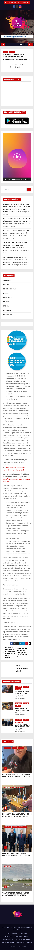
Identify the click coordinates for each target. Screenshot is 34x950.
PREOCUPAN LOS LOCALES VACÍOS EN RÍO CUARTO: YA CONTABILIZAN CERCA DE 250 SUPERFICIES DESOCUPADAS (17, 221)
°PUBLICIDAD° (18, 936)
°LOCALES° (15, 933)
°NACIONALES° (27, 943)
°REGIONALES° (22, 946)
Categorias (7, 280)
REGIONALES (7, 315)
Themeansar (17, 929)
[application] (17, 157)
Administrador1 (17, 65)
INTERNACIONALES (9, 289)
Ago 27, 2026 (19, 696)
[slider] (16, 179)
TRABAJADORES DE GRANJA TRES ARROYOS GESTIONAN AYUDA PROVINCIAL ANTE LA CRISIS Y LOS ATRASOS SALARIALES (15, 896)
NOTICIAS (12, 52)
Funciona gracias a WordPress (11, 927)
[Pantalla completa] (28, 179)
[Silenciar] (25, 179)
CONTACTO (5, 943)
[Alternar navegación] (21, 44)
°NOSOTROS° (23, 933)
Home (8, 933)
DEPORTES (7, 285)
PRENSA (6, 306)
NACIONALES (7, 297)
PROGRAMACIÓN (8, 939)
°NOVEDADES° (9, 936)
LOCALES (6, 52)
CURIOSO (17, 939)
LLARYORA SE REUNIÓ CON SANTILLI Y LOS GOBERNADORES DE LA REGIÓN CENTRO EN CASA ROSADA (16, 233)
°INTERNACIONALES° (16, 943)
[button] (25, 44)
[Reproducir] (6, 179)
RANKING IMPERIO (26, 939)
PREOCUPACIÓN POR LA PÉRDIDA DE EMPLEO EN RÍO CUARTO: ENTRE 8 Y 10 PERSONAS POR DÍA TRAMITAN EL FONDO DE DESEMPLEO (16, 778)
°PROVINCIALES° (12, 946)
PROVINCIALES (8, 310)
